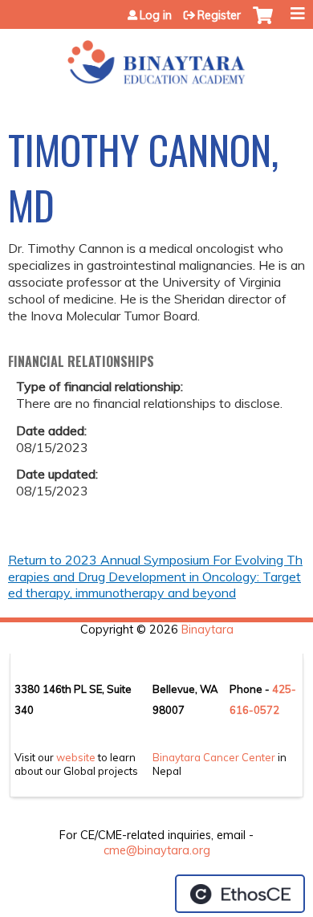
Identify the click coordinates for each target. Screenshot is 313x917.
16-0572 (257, 709)
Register (219, 15)
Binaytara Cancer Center (213, 757)
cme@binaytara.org (157, 850)
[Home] (156, 57)
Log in (156, 15)
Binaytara (207, 629)
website (76, 757)
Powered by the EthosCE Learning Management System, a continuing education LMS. (240, 893)
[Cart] (263, 23)
